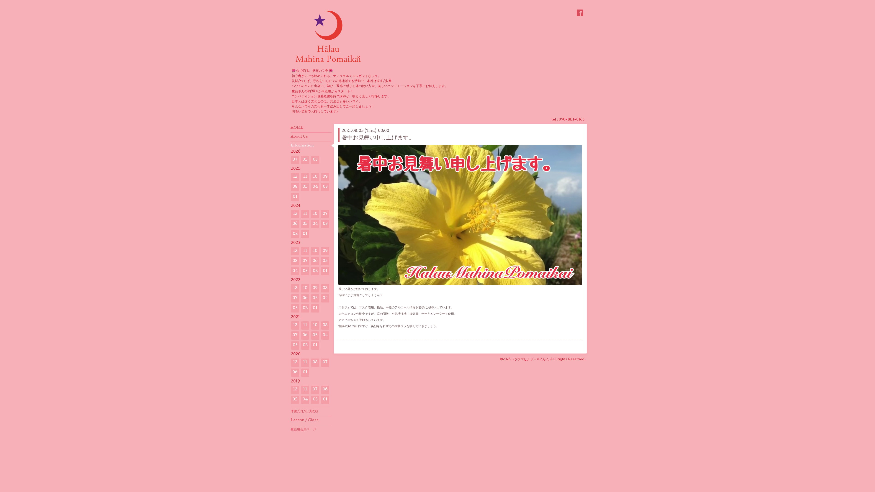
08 (295, 187)
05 (305, 160)
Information (302, 146)
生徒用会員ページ (303, 429)
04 (315, 187)
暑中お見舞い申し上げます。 (378, 138)
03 (315, 160)
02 (295, 234)
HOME (297, 128)
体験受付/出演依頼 (304, 411)
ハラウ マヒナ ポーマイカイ (529, 359)
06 (295, 224)
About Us (299, 137)
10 (315, 177)
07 (295, 160)
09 (325, 177)
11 (305, 177)
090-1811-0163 (571, 120)
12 (295, 177)
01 (295, 197)
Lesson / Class (305, 420)
